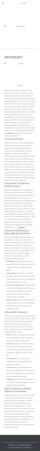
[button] (20, 48)
